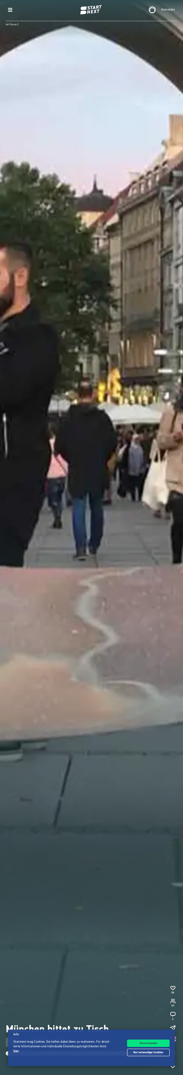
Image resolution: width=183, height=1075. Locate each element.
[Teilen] (172, 1028)
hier (16, 1051)
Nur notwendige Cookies (148, 1052)
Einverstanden (148, 1043)
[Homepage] (91, 10)
